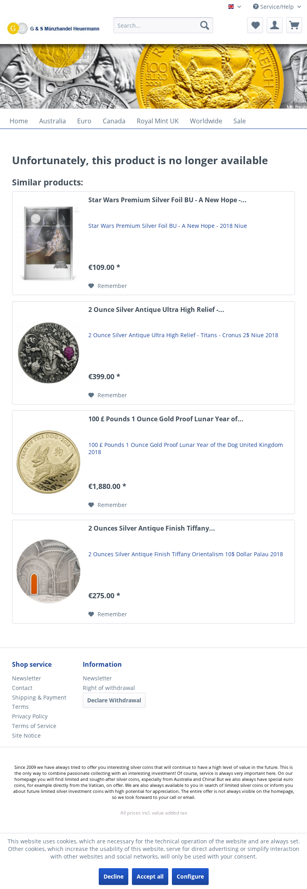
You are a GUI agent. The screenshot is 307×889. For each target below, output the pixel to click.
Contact (22, 688)
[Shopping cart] (294, 25)
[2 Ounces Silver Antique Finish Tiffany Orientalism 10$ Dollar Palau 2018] (48, 571)
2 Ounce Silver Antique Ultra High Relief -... (156, 310)
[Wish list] (255, 25)
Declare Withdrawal (114, 700)
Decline (114, 876)
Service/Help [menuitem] (277, 6)
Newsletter (26, 678)
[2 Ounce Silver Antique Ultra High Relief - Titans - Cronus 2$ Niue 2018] (48, 353)
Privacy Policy (30, 716)
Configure (190, 876)
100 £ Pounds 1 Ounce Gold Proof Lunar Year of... (165, 419)
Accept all (150, 876)
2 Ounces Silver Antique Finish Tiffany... (151, 528)
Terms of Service (34, 726)
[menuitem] (163, 29)
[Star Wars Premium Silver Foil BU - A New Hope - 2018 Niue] (48, 243)
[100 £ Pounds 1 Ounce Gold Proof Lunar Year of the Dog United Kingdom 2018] (48, 462)
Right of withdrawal (109, 688)
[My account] (275, 25)
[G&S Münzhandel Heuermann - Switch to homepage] (74, 45)
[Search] (204, 25)
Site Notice (26, 735)
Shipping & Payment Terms (39, 702)
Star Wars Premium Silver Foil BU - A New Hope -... (167, 200)
